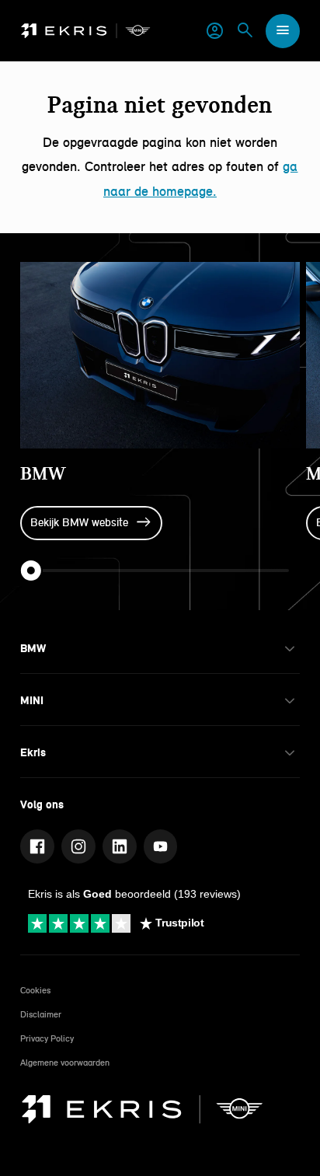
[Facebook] (37, 846)
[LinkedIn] (120, 846)
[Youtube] (161, 846)
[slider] (30, 570)
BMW (43, 473)
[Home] (85, 30)
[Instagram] (78, 846)
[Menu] (283, 31)
